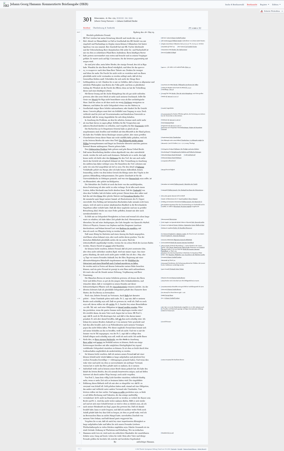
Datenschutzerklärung (189, 449)
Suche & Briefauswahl (234, 4)
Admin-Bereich (201, 449)
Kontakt (180, 449)
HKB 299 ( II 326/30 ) (175, 120)
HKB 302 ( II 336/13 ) (175, 125)
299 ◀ (190, 28)
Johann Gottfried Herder (127, 21)
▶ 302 (199, 28)
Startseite (174, 449)
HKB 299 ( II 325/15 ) (173, 96)
